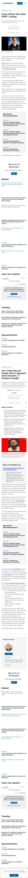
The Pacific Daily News (9, 69)
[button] (3, 3)
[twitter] (14, 33)
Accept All (14, 875)
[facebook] (9, 33)
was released (7, 576)
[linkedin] (11, 33)
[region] (14, 281)
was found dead (20, 500)
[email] (18, 33)
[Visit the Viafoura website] (23, 284)
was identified (17, 570)
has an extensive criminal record (15, 584)
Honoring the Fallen (7, 10)
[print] (25, 33)
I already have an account (14, 296)
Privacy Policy (22, 871)
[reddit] (16, 33)
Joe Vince (14, 392)
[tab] (5, 278)
